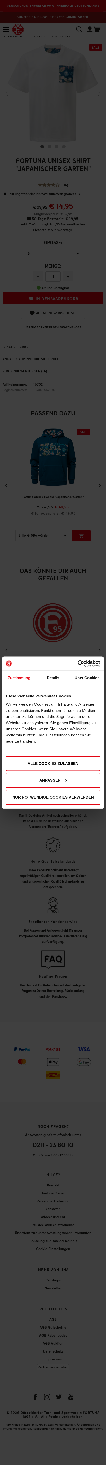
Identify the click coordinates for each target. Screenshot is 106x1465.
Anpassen (50, 780)
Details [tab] (53, 678)
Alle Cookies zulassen (53, 763)
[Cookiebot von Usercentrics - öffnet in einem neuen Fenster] (77, 663)
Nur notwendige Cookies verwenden (53, 797)
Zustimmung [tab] (19, 678)
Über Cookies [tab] (87, 678)
